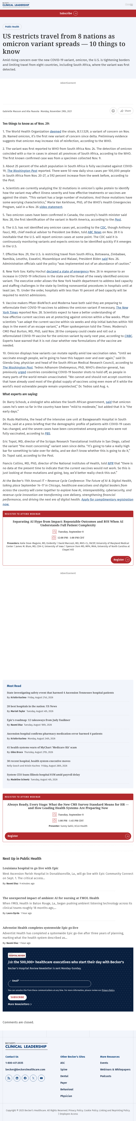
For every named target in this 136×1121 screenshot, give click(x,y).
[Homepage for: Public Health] (26, 1046)
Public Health (12, 26)
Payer (63, 1082)
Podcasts (105, 1076)
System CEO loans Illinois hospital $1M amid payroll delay (43, 774)
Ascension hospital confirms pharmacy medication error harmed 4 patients (54, 733)
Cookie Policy (91, 1110)
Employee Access (69, 1114)
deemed (55, 131)
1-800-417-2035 (14, 1062)
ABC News (95, 232)
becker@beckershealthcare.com (25, 1069)
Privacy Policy (108, 990)
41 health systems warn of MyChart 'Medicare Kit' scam (42, 747)
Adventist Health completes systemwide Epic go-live (40, 928)
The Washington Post (22, 171)
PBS (47, 433)
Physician (66, 1096)
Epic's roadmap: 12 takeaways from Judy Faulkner (38, 720)
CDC (103, 227)
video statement (50, 207)
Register (119, 559)
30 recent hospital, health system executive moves (38, 761)
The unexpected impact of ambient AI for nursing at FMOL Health (51, 898)
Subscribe (66, 13)
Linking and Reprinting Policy (114, 1110)
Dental (64, 1076)
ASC (62, 1062)
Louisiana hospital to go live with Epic (30, 868)
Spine (63, 1069)
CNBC (128, 336)
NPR (110, 463)
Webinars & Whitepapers (115, 1069)
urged (22, 372)
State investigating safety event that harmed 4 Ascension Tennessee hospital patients (60, 692)
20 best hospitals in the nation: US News (32, 706)
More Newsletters (19, 1004)
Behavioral (66, 1089)
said (105, 259)
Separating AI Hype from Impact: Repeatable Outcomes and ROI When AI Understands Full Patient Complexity (68, 523)
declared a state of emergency (67, 271)
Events (104, 1062)
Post (118, 219)
